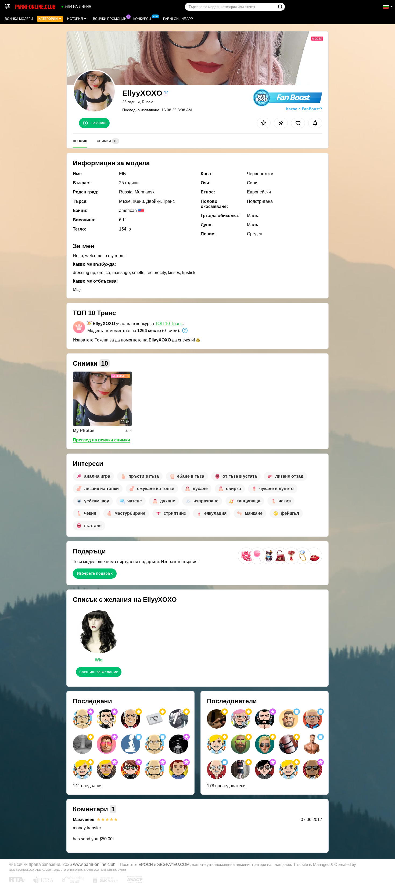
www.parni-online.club (94, 864)
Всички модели (19, 19)
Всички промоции (110, 19)
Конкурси (142, 19)
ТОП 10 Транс (169, 323)
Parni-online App (178, 19)
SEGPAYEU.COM (173, 864)
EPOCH (145, 864)
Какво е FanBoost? (304, 109)
